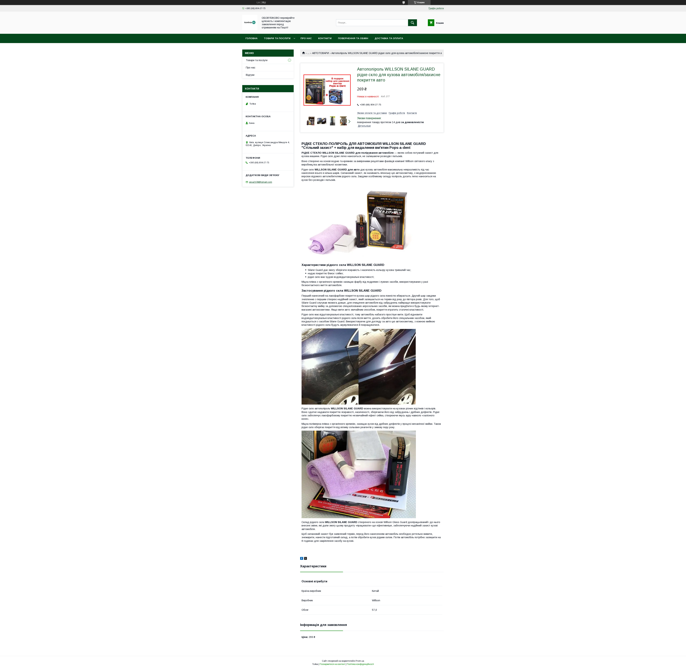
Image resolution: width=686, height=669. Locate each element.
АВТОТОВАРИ (320, 53)
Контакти (325, 38)
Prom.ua (360, 661)
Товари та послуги (277, 38)
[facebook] (301, 559)
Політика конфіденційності (360, 664)
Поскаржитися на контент (332, 664)
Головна (251, 38)
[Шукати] (412, 22)
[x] (305, 559)
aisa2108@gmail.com (260, 182)
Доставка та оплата (389, 38)
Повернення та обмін (353, 38)
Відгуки (250, 74)
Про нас (306, 38)
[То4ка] (249, 29)
